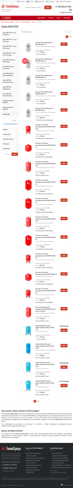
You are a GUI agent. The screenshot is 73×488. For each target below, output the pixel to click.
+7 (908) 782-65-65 (65, 12)
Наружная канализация (33, 460)
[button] (37, 31)
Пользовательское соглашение (61, 465)
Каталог (7, 18)
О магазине (41, 18)
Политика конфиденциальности (62, 467)
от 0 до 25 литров (39, 46)
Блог (58, 18)
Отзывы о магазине (58, 462)
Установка (51, 1)
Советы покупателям (64, 1)
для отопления (50, 130)
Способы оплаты (57, 453)
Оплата (31, 1)
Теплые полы (30, 472)
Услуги (50, 18)
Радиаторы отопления (32, 470)
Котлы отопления (31, 467)
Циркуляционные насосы (33, 465)
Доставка (41, 1)
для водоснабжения (50, 46)
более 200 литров (39, 223)
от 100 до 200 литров (40, 167)
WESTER (47, 50)
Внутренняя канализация (33, 453)
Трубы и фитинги (31, 462)
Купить (64, 44)
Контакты (21, 1)
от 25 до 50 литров (40, 96)
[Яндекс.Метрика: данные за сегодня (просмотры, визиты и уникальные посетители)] (66, 485)
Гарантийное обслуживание (60, 460)
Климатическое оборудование (35, 458)
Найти (47, 7)
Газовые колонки (31, 455)
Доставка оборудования (59, 455)
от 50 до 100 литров (40, 130)
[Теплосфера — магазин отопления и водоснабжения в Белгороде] (10, 6)
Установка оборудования (60, 458)
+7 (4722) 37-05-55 (63, 8)
